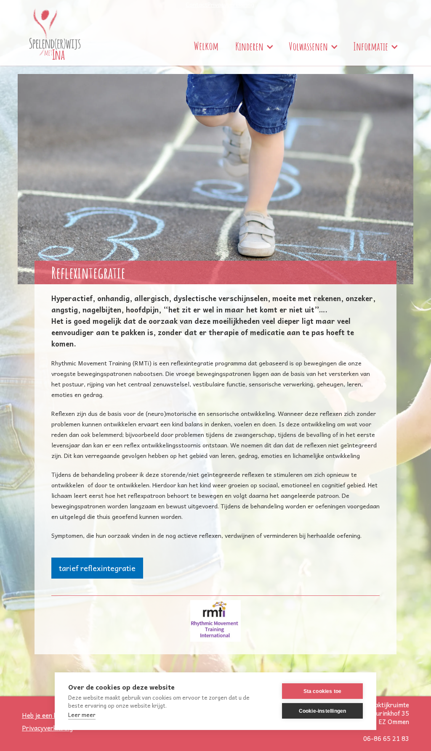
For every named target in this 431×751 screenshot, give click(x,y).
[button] (253, 46)
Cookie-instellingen (322, 711)
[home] (55, 33)
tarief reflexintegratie (97, 568)
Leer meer (82, 714)
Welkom (206, 46)
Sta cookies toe (322, 691)
